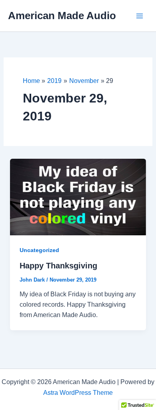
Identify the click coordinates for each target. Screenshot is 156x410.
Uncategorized (39, 250)
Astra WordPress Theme (78, 392)
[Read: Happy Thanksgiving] (78, 196)
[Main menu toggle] (139, 15)
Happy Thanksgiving (58, 265)
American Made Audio (62, 16)
